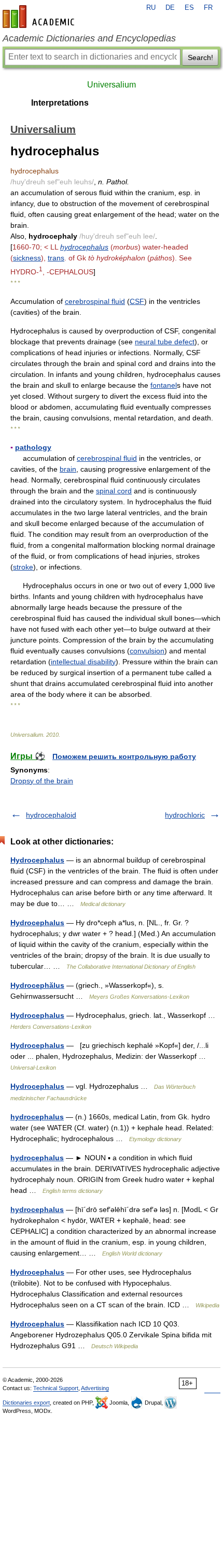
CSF (137, 301)
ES (189, 7)
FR (208, 7)
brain (68, 469)
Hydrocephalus (37, 860)
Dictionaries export (26, 1402)
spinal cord (114, 491)
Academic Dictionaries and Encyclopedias (89, 38)
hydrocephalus (84, 247)
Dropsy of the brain (41, 781)
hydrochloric (185, 815)
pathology (33, 447)
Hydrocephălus (37, 985)
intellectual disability (83, 662)
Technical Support (55, 1388)
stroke (23, 567)
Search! (200, 57)
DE (170, 7)
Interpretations (60, 102)
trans (56, 258)
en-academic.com (40, 16)
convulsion (147, 651)
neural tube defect (164, 342)
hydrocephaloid (51, 815)
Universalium (111, 84)
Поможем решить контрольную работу (124, 756)
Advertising (95, 1388)
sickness (27, 258)
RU (151, 7)
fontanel (163, 385)
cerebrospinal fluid (95, 301)
